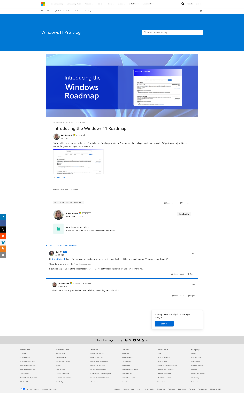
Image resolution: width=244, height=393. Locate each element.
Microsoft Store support (63, 361)
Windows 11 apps (25, 382)
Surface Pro (23, 353)
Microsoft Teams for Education (99, 361)
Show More (60, 177)
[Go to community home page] (43, 4)
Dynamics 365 (126, 361)
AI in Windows (24, 374)
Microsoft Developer (163, 357)
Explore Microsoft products (28, 378)
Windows (71, 11)
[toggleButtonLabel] (201, 11)
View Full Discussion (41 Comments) (62, 245)
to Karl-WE (87, 283)
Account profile (60, 353)
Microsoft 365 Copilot (128, 378)
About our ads (202, 389)
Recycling (192, 389)
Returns (58, 365)
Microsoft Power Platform (130, 370)
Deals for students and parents (99, 378)
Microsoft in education (96, 353)
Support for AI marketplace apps (167, 365)
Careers (193, 353)
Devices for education (96, 357)
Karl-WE (59, 252)
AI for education (94, 382)
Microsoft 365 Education (97, 365)
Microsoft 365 (126, 365)
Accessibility (195, 378)
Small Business (126, 382)
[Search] (182, 3)
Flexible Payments (61, 382)
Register (190, 4)
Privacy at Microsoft (197, 365)
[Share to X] (130, 340)
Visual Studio (161, 382)
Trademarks (171, 389)
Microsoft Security (127, 357)
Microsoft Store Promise (63, 378)
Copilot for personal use (27, 370)
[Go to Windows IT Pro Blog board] (58, 229)
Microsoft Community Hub (50, 11)
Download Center (61, 357)
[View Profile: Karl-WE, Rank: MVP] (51, 253)
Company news (196, 361)
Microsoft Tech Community (165, 370)
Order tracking (60, 370)
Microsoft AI (125, 353)
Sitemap (117, 389)
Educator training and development (100, 374)
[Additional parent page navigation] (63, 11)
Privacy (139, 389)
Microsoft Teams (127, 374)
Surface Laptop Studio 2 (27, 361)
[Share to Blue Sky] (138, 340)
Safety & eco (182, 389)
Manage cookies (149, 389)
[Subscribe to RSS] (143, 340)
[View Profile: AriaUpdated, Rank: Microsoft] (56, 136)
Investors (194, 370)
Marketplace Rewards (164, 378)
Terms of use (161, 389)
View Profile (184, 214)
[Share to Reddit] (134, 340)
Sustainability (195, 382)
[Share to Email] (147, 340)
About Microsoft (196, 357)
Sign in (164, 323)
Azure (159, 353)
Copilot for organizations (28, 365)
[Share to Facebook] (126, 340)
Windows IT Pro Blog (84, 11)
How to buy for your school (98, 370)
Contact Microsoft (128, 389)
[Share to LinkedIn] (122, 340)
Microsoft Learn (162, 361)
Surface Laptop (24, 357)
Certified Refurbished (62, 374)
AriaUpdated (66, 135)
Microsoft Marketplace (164, 374)
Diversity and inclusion (198, 374)
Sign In (198, 4)
